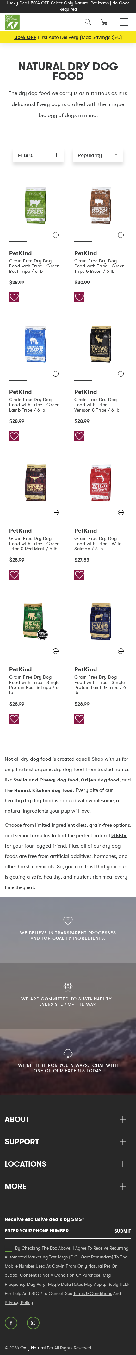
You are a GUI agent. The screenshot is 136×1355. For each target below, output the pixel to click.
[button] (98, 155)
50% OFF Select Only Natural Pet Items (70, 3)
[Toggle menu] (124, 20)
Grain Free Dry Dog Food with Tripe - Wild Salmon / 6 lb (97, 543)
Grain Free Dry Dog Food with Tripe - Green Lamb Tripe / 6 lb (34, 405)
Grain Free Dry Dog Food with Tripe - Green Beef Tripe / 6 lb (34, 266)
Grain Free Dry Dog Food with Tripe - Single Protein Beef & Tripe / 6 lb (34, 684)
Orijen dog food (100, 780)
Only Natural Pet (36, 1348)
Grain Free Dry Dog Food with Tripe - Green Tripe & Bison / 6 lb (99, 266)
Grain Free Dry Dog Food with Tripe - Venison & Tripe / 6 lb (96, 405)
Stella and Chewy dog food (46, 780)
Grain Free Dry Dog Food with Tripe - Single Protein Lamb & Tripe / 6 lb (100, 684)
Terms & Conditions (92, 1293)
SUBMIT (122, 1231)
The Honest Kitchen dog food (39, 790)
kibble (119, 835)
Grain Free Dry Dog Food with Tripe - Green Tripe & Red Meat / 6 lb (34, 543)
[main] (68, 459)
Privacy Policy (19, 1302)
